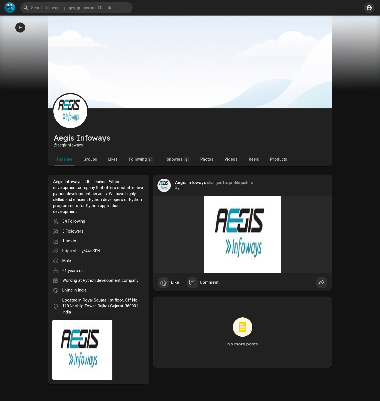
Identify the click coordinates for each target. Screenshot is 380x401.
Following (140, 159)
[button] (369, 8)
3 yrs (178, 188)
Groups (90, 159)
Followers (175, 159)
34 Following (73, 221)
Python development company (111, 280)
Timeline (64, 159)
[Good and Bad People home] (9, 7)
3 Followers (72, 231)
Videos (231, 159)
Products (278, 159)
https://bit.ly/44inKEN (81, 250)
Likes (113, 159)
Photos (206, 159)
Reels (254, 159)
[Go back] (20, 28)
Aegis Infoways (190, 182)
